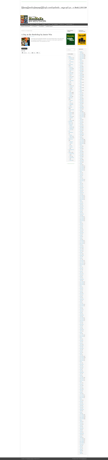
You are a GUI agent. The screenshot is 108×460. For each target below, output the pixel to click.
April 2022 (82, 170)
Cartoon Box (72, 153)
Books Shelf (72, 109)
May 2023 (81, 142)
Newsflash (71, 104)
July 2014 (81, 317)
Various (71, 120)
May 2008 (81, 441)
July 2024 (81, 112)
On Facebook (41, 26)
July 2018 (81, 240)
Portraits (71, 77)
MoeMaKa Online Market (25, 26)
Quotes (71, 160)
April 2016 (82, 284)
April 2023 (82, 143)
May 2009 (81, 417)
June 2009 (82, 416)
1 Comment (32, 36)
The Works (71, 61)
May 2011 (81, 378)
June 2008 (82, 440)
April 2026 (82, 58)
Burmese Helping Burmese (71, 126)
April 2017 (82, 264)
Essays (71, 112)
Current (26, 24)
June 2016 (82, 281)
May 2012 (81, 358)
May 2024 (81, 115)
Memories (71, 73)
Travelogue (72, 80)
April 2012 (82, 360)
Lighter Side (72, 157)
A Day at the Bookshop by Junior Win (36, 35)
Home (22, 24)
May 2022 (81, 168)
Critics (71, 156)
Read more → (24, 48)
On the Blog (34, 26)
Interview (71, 89)
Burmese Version (49, 26)
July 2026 (81, 54)
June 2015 (82, 304)
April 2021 (82, 180)
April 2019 (82, 220)
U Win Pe (71, 137)
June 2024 (82, 114)
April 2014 (82, 320)
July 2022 (81, 166)
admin (23, 36)
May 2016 (81, 283)
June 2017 (82, 261)
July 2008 (81, 438)
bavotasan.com (84, 458)
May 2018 (81, 243)
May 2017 (81, 263)
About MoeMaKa (69, 24)
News (70, 92)
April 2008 (82, 442)
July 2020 (81, 195)
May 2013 (81, 336)
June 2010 (82, 396)
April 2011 (81, 380)
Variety (48, 24)
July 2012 (81, 356)
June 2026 (82, 55)
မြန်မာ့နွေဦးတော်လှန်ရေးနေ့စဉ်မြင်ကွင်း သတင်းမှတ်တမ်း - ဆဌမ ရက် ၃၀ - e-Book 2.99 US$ (54, 7)
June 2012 (82, 357)
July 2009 (81, 414)
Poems (71, 113)
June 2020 (82, 196)
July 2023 (81, 139)
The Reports (72, 59)
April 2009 (82, 418)
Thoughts (71, 117)
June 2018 (82, 241)
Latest (71, 103)
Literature (38, 24)
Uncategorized (71, 149)
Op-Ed (71, 93)
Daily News (32, 24)
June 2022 (82, 167)
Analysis (71, 85)
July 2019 (81, 216)
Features (71, 87)
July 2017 (81, 260)
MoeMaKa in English (30, 458)
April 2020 (82, 199)
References (62, 24)
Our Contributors (55, 24)
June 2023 (82, 140)
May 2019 (81, 219)
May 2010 (81, 397)
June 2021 (82, 179)
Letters (71, 72)
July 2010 (81, 394)
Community (43, 24)
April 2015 (82, 305)
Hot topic (71, 100)
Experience (72, 69)
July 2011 (81, 377)
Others (71, 76)
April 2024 (82, 116)
